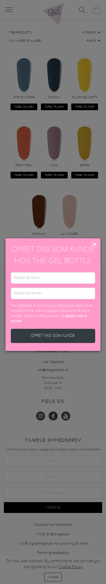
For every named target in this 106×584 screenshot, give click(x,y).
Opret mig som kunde (53, 336)
